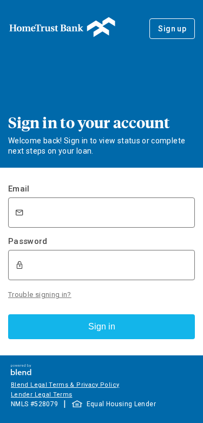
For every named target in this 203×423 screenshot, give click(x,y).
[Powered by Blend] (21, 372)
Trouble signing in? (39, 294)
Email (19, 189)
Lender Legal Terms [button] (41, 394)
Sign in (101, 326)
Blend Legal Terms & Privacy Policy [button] (65, 384)
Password (28, 241)
